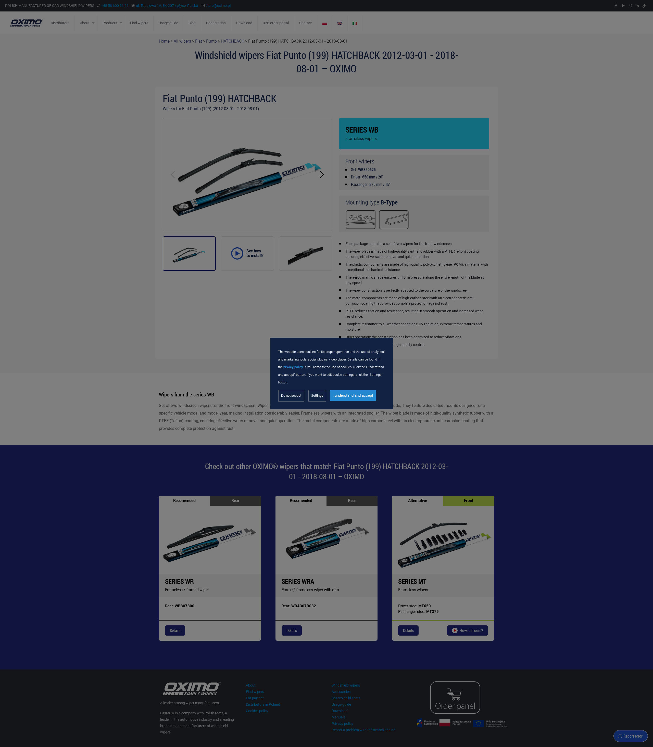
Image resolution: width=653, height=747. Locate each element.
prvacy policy (293, 367)
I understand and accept (353, 395)
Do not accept (291, 395)
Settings (317, 395)
